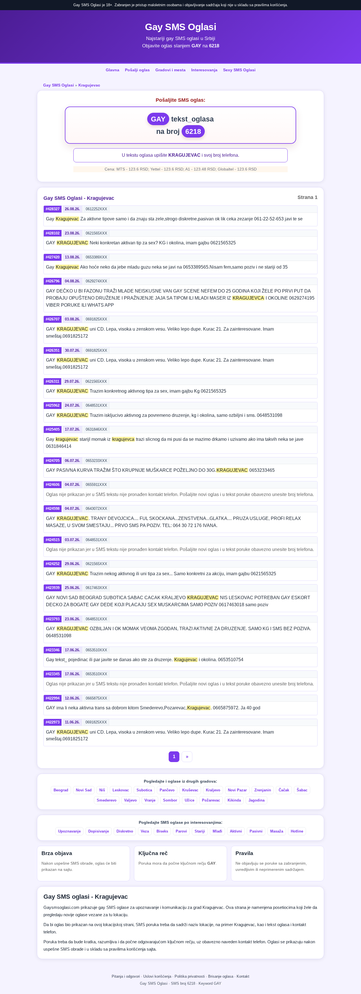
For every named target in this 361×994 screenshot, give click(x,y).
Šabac (302, 790)
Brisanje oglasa (220, 976)
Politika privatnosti (190, 976)
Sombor (170, 800)
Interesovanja (204, 70)
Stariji (200, 831)
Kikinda (234, 800)
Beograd (61, 790)
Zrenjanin (262, 790)
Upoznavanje (69, 831)
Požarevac (211, 800)
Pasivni (256, 831)
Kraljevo (213, 790)
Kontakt (243, 976)
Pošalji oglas (137, 70)
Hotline (297, 831)
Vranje (149, 800)
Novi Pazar (237, 790)
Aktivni (236, 831)
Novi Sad (84, 790)
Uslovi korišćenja (157, 976)
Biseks (162, 831)
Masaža (276, 831)
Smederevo (106, 800)
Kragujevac (89, 85)
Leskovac (121, 790)
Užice (189, 800)
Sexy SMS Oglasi (239, 70)
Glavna (112, 70)
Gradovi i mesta (170, 70)
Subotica (144, 790)
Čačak (284, 790)
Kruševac (190, 790)
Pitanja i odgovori (126, 976)
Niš (102, 790)
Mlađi (217, 831)
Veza (145, 831)
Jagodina (256, 800)
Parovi (181, 831)
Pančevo (167, 790)
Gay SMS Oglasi (180, 26)
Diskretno (124, 831)
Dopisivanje (98, 831)
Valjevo (130, 800)
